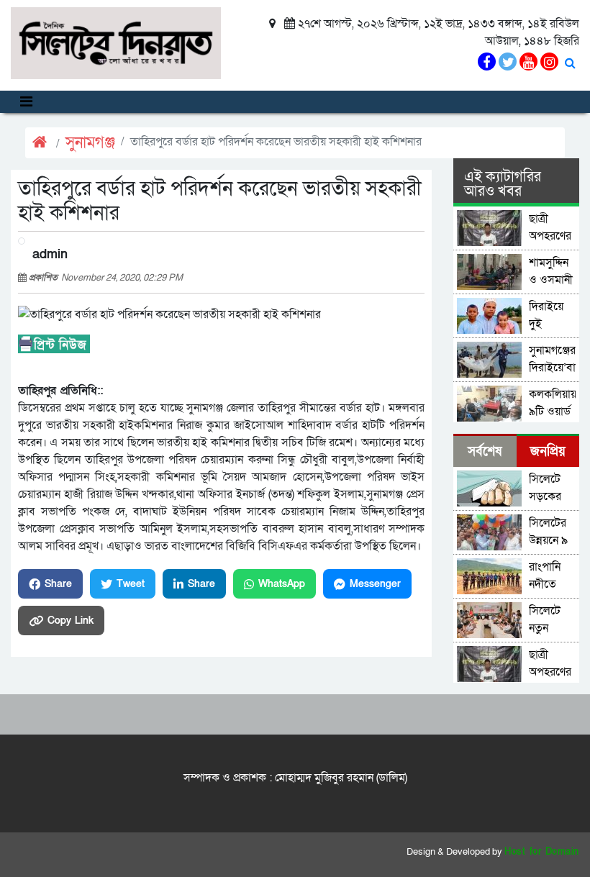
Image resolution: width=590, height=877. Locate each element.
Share (58, 584)
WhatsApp (281, 584)
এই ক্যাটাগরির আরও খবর (502, 184)
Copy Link (70, 620)
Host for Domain (541, 851)
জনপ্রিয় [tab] (548, 451)
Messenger (375, 584)
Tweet (131, 584)
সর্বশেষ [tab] (485, 451)
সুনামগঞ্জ (90, 142)
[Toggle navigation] (26, 102)
